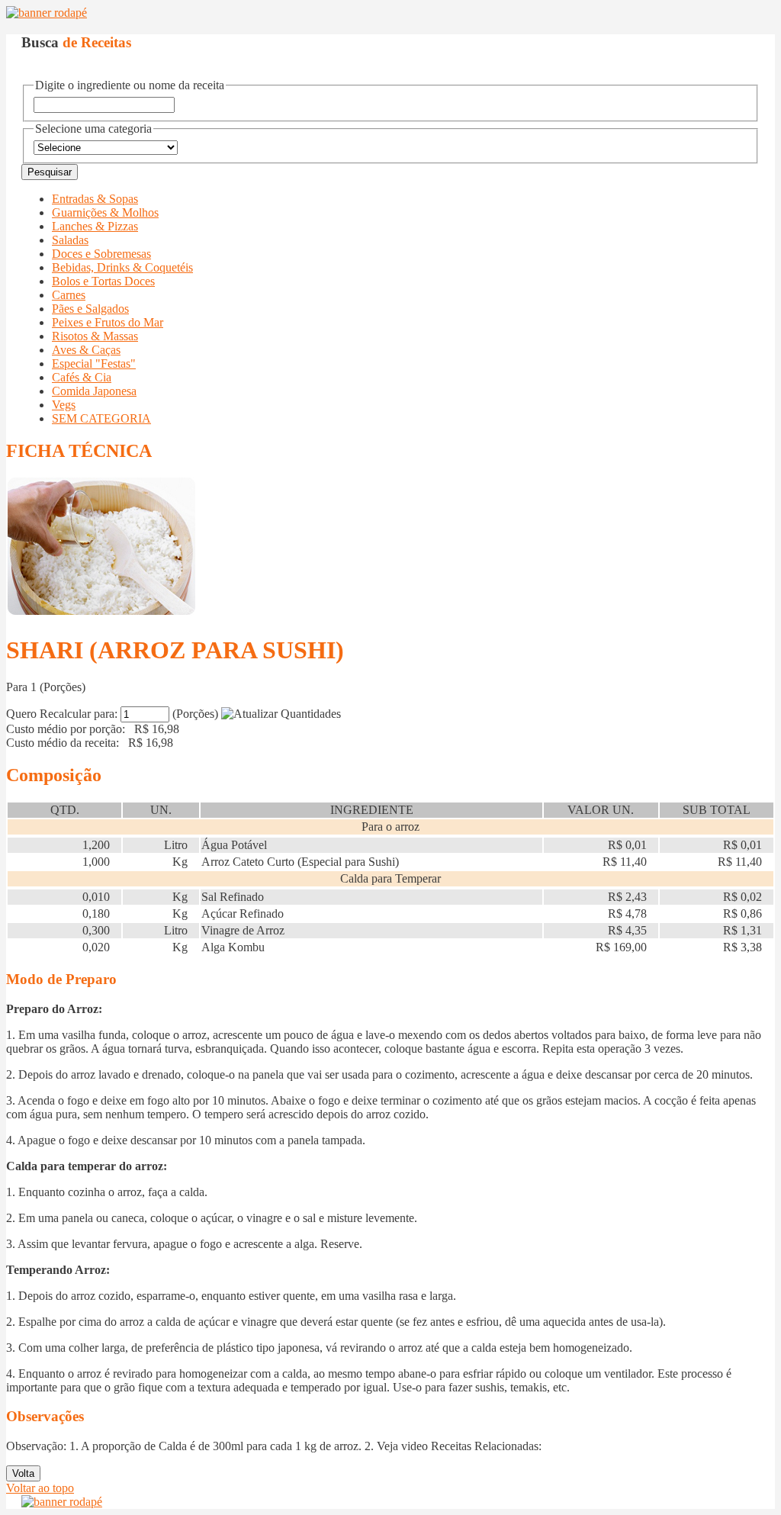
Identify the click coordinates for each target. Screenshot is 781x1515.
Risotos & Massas (95, 336)
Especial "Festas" (94, 363)
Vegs (64, 404)
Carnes (68, 294)
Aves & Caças (86, 349)
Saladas (70, 239)
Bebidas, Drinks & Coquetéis (122, 267)
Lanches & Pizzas (95, 226)
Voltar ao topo (40, 1487)
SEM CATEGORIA (101, 418)
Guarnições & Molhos (105, 212)
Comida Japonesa (94, 390)
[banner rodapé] (46, 12)
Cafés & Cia (81, 377)
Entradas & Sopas (95, 198)
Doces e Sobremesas (101, 253)
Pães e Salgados (90, 308)
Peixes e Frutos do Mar (107, 322)
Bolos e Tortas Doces (103, 281)
